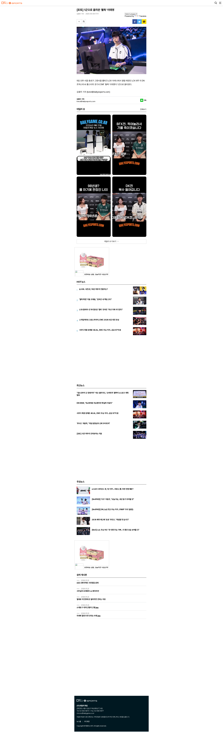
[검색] (216, 3)
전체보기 (143, 109)
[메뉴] (220, 3)
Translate (142, 16)
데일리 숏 (81, 109)
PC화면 (86, 721)
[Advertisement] (111, 356)
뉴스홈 (79, 721)
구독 (145, 100)
